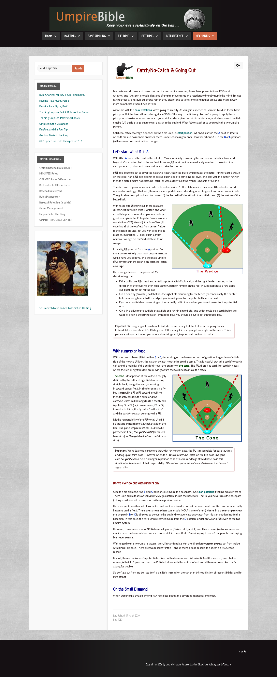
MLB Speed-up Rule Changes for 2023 (61, 141)
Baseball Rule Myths (50, 191)
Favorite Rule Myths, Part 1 (53, 106)
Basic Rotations (143, 110)
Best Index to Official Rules (54, 185)
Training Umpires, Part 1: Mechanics (59, 117)
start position (185, 133)
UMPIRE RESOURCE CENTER (55, 219)
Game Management (51, 208)
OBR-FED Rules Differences (55, 179)
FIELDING (123, 36)
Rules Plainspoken (49, 196)
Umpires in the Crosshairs (53, 123)
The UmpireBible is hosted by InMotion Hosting (64, 308)
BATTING (70, 36)
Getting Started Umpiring (53, 135)
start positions (206, 491)
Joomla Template (224, 664)
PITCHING (148, 36)
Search (78, 68)
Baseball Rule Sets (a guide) (55, 202)
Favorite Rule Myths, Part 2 (54, 100)
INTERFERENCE (175, 36)
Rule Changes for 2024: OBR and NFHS (62, 94)
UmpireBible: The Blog (52, 214)
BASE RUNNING (97, 36)
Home (48, 36)
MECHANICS (203, 36)
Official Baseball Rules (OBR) (55, 167)
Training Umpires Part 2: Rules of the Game (64, 112)
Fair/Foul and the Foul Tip (53, 129)
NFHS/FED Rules (48, 173)
